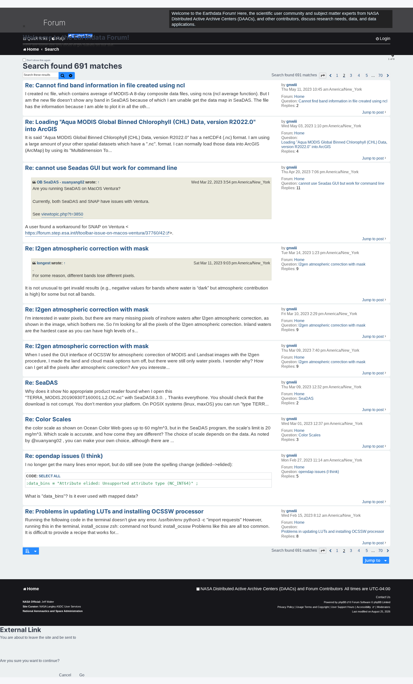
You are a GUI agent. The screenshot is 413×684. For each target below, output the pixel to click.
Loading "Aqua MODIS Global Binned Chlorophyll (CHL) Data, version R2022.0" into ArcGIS (334, 144)
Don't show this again (38, 60)
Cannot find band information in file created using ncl (343, 101)
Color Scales (310, 435)
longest (43, 263)
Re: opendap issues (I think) (64, 455)
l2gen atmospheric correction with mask (332, 264)
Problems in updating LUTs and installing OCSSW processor (332, 531)
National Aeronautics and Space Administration (53, 611)
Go (81, 675)
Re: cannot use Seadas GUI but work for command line (101, 167)
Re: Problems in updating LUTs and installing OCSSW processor (114, 511)
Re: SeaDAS (41, 382)
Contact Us (383, 597)
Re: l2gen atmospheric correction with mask (87, 248)
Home (299, 97)
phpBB (342, 602)
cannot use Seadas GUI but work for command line (341, 183)
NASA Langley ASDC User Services (60, 606)
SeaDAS (306, 398)
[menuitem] (269, 589)
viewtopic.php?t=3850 (62, 214)
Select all (49, 476)
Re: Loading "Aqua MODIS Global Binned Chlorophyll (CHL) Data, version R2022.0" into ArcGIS (140, 125)
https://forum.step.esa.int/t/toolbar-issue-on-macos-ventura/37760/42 (95, 232)
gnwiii (291, 85)
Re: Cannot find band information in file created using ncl (105, 85)
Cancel (65, 675)
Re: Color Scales (48, 419)
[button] (322, 75)
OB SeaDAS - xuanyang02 (60, 182)
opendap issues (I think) (319, 472)
